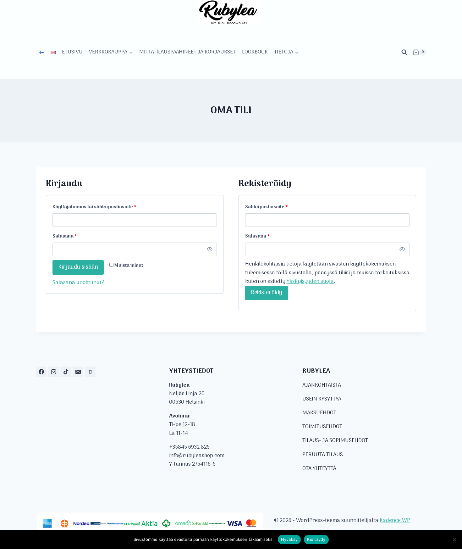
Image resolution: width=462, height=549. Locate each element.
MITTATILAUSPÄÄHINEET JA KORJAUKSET (187, 52)
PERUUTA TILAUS (322, 455)
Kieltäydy (316, 539)
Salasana (75, 236)
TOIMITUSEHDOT (322, 427)
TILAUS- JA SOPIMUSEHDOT (335, 440)
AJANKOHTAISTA (321, 385)
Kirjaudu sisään (78, 267)
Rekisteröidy (266, 292)
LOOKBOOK (255, 52)
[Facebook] (41, 372)
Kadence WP (395, 520)
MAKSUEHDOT (319, 413)
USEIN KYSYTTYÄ (321, 399)
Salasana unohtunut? (78, 282)
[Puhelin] (90, 372)
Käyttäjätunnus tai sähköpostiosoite (105, 207)
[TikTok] (65, 372)
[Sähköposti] (78, 372)
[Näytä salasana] (209, 249)
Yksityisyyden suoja (310, 281)
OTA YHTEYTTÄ (319, 468)
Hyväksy (289, 539)
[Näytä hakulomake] (404, 52)
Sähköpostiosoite (277, 207)
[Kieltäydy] (454, 539)
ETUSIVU (72, 52)
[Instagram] (53, 372)
